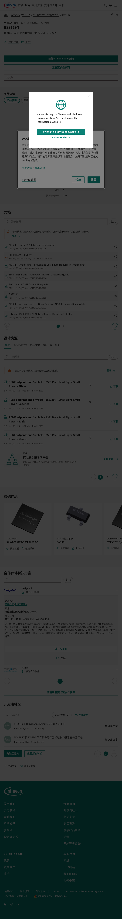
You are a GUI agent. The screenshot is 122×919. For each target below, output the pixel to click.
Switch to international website (61, 132)
